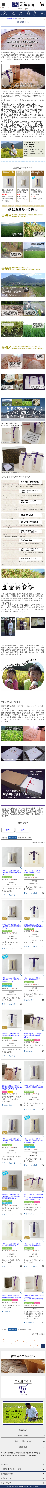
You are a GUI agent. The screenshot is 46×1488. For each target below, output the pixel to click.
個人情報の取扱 (7, 1474)
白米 (8, 830)
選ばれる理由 (4, 14)
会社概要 (13, 14)
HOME (2, 18)
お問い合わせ (21, 14)
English (34, 14)
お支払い (23, 1430)
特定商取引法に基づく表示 (11, 1469)
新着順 (29, 838)
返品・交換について (23, 1441)
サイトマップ (6, 1483)
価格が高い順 (22, 838)
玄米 (22, 830)
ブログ (28, 14)
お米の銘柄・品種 (11, 18)
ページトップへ (43, 1346)
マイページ (42, 14)
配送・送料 (23, 1435)
